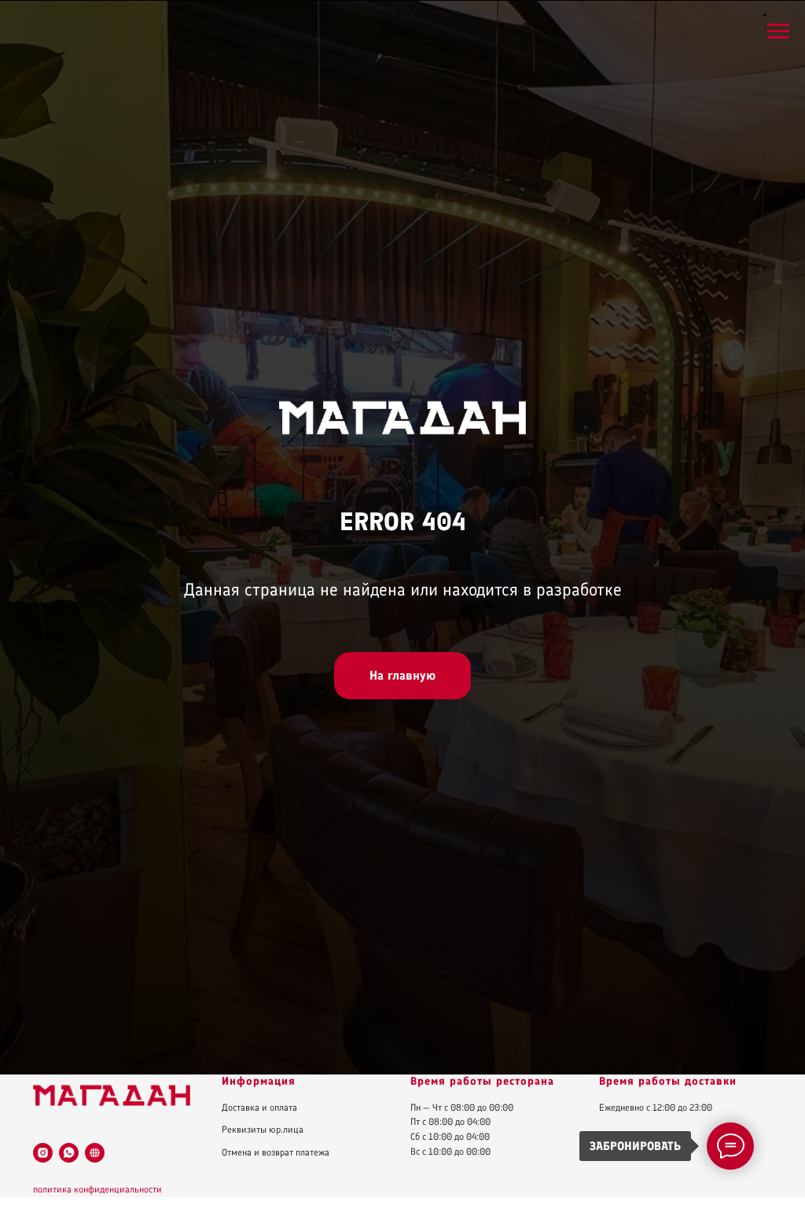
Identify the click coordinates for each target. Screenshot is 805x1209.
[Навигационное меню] (778, 31)
